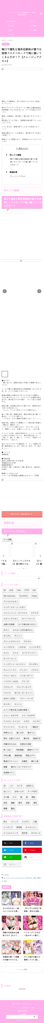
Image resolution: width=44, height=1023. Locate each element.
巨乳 (5, 802)
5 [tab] (26, 568)
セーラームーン (10, 658)
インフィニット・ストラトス (15, 613)
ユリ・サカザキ (28, 715)
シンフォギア (34, 647)
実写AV (11, 30)
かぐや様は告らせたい (27, 624)
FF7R (27, 590)
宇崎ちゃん (8, 732)
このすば (22, 647)
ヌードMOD (32, 791)
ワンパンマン (9, 727)
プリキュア (8, 687)
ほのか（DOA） (10, 698)
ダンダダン (33, 664)
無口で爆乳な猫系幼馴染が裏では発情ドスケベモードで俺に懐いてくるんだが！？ (23, 162)
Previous (4, 556)
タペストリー (31, 827)
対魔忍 (24, 761)
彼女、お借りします (12, 738)
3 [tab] (21, 568)
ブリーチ (25, 681)
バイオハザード (26, 675)
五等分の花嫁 (25, 744)
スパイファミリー (29, 652)
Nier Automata (9, 595)
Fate (19, 590)
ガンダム (7, 635)
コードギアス (9, 647)
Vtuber (34, 595)
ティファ (23, 670)
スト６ (15, 652)
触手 (20, 802)
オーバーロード (28, 618)
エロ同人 (11, 26)
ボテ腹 (6, 797)
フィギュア (8, 827)
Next (40, 556)
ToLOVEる (23, 595)
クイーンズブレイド (12, 641)
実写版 (19, 827)
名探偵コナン (9, 772)
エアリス (34, 613)
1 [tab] (17, 568)
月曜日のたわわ (10, 744)
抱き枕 (24, 833)
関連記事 (13, 172)
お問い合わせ (16, 1004)
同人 (5, 821)
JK (4, 878)
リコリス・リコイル (12, 721)
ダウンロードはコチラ (20, 514)
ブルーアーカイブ (23, 687)
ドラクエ (34, 670)
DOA (11, 590)
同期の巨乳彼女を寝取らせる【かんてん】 (11, 935)
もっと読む (23, 969)
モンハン (18, 704)
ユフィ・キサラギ (11, 715)
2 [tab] (19, 568)
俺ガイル (31, 732)
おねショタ (19, 791)
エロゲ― (25, 821)
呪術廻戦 (19, 749)
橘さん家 (34, 761)
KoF (34, 590)
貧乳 (35, 802)
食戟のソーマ (32, 749)
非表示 (25, 148)
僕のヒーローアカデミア (21, 766)
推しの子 (20, 732)
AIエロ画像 (33, 30)
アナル (8, 878)
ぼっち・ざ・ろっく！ (24, 692)
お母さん (30, 785)
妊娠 (28, 802)
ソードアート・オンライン (14, 664)
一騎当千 (34, 727)
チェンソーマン (10, 670)
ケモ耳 (27, 878)
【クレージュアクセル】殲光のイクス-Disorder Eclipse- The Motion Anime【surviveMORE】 (21, 562)
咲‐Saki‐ (8, 749)
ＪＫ (11, 785)
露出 (13, 808)
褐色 (33, 797)
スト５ (6, 652)
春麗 (5, 766)
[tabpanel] (22, 554)
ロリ (14, 797)
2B (5, 590)
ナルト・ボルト (10, 675)
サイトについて (27, 1004)
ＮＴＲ (19, 785)
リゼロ (26, 721)
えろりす (22, 14)
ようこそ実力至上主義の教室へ (16, 709)
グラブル (27, 641)
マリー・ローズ (26, 698)
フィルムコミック (11, 833)
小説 (35, 821)
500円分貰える (11, 21)
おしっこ (7, 791)
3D (5, 785)
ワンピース (22, 727)
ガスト (6, 630)
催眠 (13, 802)
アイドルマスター (11, 601)
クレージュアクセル (18, 176)
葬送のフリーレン (11, 761)
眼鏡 (5, 808)
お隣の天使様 (9, 624)
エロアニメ (33, 21)
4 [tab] (24, 568)
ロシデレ (36, 721)
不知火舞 (7, 755)
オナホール (35, 833)
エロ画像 (33, 26)
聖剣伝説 (18, 755)
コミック (14, 821)
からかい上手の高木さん (23, 630)
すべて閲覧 (8, 539)
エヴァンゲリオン (11, 618)
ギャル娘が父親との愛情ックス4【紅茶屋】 (32, 959)
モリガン (7, 704)
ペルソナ (7, 692)
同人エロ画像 (15, 154)
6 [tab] (28, 568)
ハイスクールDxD (11, 681)
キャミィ (18, 635)
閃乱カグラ (30, 755)
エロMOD (11, 34)
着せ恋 (26, 738)
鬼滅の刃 (36, 738)
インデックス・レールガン (14, 607)
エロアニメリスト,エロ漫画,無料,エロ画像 (22, 1008)
